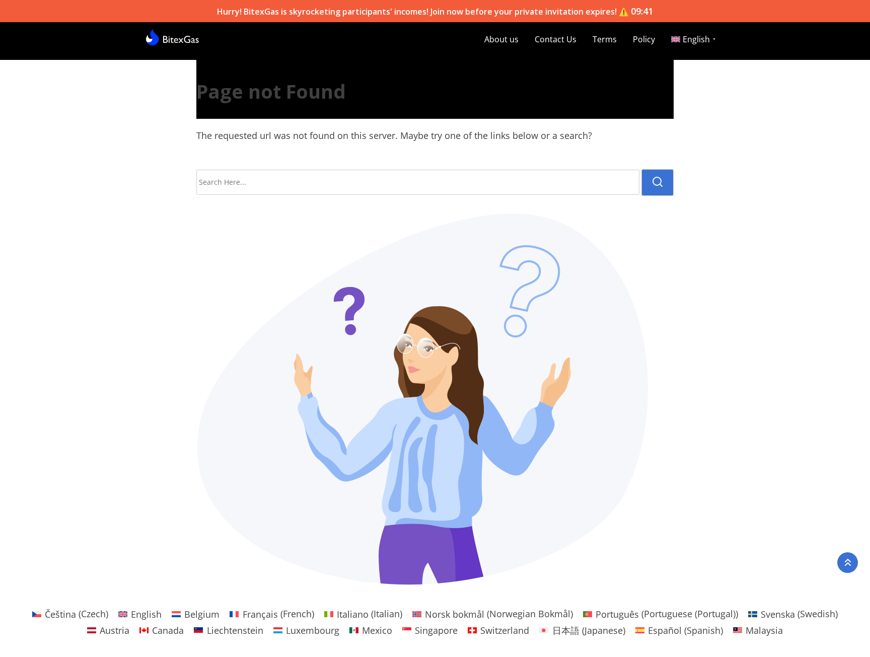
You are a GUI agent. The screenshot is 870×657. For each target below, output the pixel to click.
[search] (657, 182)
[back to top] (847, 562)
